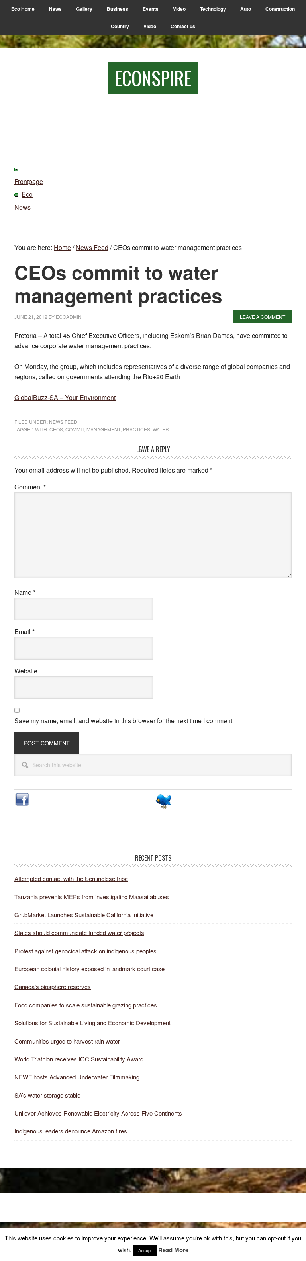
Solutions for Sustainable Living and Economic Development (92, 1022)
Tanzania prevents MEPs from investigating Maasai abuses (91, 896)
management (103, 429)
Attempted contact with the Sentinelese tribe (71, 878)
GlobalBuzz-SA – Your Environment (65, 397)
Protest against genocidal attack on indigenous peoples (85, 951)
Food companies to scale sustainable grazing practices (85, 1005)
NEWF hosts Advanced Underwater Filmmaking (76, 1077)
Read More (173, 1249)
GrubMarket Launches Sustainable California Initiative (83, 914)
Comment (30, 486)
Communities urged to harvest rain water (67, 1041)
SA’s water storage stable (47, 1095)
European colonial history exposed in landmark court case (89, 968)
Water (161, 429)
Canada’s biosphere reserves (52, 986)
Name (24, 592)
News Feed (63, 421)
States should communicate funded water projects (79, 932)
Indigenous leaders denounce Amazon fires (70, 1131)
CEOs (56, 429)
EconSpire (153, 78)
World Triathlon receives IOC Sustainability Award (78, 1059)
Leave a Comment (262, 316)
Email (24, 631)
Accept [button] (145, 1250)
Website (25, 670)
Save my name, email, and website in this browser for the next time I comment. (124, 720)
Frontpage (28, 181)
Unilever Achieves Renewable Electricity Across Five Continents (98, 1113)
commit (74, 429)
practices (136, 429)
